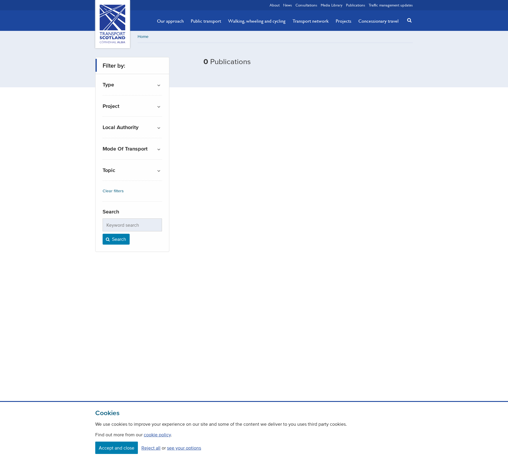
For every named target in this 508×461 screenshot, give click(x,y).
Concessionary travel (378, 21)
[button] (408, 20)
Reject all (151, 447)
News (287, 5)
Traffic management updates (391, 5)
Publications (355, 5)
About (275, 5)
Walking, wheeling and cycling (256, 21)
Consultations (306, 5)
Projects (343, 21)
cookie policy (157, 434)
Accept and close (116, 447)
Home (143, 36)
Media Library (331, 5)
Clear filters (113, 191)
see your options (184, 447)
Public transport (206, 21)
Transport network (311, 21)
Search (118, 239)
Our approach (170, 21)
